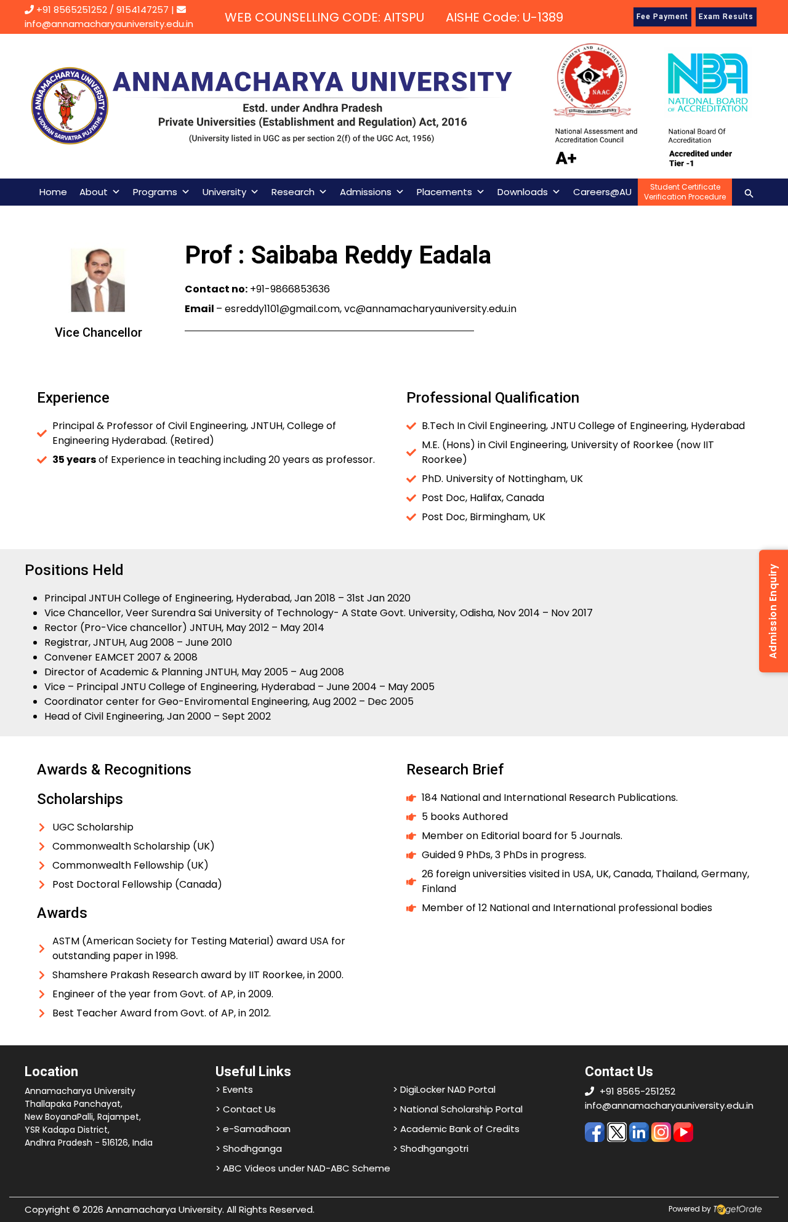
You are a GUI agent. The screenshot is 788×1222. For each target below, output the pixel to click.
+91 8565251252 (71, 9)
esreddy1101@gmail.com (282, 309)
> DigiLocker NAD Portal (444, 1089)
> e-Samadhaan (253, 1128)
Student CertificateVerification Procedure (685, 192)
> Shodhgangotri (430, 1148)
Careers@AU (602, 191)
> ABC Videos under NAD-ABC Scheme (302, 1168)
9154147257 (142, 9)
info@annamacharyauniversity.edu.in (669, 1105)
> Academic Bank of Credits (456, 1128)
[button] (749, 191)
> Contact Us (245, 1109)
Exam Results (726, 16)
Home (53, 191)
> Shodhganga (248, 1148)
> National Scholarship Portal (458, 1109)
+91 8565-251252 (637, 1091)
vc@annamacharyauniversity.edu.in (430, 309)
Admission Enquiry (772, 611)
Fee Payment (662, 16)
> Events (234, 1089)
